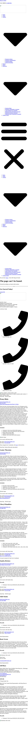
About (4, 15)
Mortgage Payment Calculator (11, 112)
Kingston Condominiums (10, 60)
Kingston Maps (8, 108)
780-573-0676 (7, 633)
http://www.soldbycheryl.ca (5, 555)
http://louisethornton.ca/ (5, 498)
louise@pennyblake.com (5, 452)
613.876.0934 (3, 453)
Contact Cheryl (6, 115)
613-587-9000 (3, 600)
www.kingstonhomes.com (5, 674)
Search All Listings (9, 62)
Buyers (4, 63)
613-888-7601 (9, 3)
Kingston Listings (9, 59)
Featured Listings (8, 61)
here (17, 445)
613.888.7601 (3, 508)
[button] (14, 145)
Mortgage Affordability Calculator (12, 109)
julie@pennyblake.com (5, 599)
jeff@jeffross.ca (3, 675)
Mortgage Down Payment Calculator (12, 111)
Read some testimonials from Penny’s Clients (9, 404)
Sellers (4, 65)
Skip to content (3, 0)
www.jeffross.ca (3, 673)
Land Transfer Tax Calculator (11, 110)
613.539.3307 (3, 403)
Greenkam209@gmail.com (5, 660)
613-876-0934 (7, 497)
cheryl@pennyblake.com (5, 507)
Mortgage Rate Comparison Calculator (13, 114)
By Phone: (2, 564)
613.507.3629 (7, 564)
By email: (2, 563)
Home (4, 14)
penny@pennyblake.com (5, 401)
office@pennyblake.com (9, 563)
